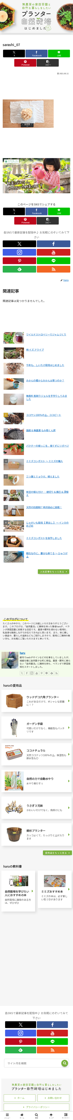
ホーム (20, 1098)
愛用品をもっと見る (56, 852)
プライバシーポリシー (38, 1107)
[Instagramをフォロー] (19, 252)
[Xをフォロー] (19, 243)
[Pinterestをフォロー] (19, 260)
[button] (48, 63)
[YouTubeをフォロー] (53, 252)
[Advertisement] (36, 86)
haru (22, 653)
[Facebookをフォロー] (53, 243)
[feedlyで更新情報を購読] (19, 269)
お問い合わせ (55, 1098)
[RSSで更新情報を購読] (53, 269)
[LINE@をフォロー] (53, 260)
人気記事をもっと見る (52, 571)
